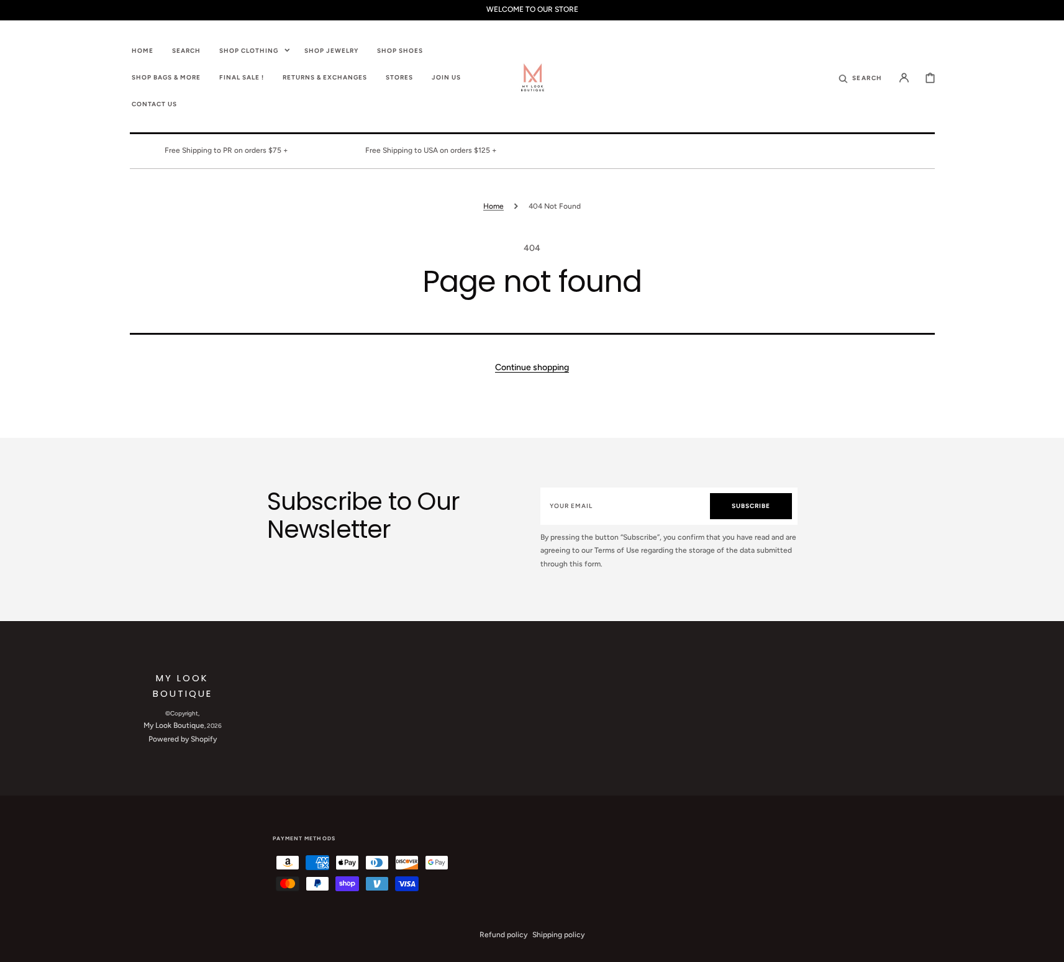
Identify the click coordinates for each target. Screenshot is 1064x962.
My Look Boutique (173, 725)
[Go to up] (1048, 946)
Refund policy (503, 934)
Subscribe (751, 506)
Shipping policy (558, 934)
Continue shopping (532, 367)
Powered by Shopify (182, 739)
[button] (860, 77)
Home (493, 206)
